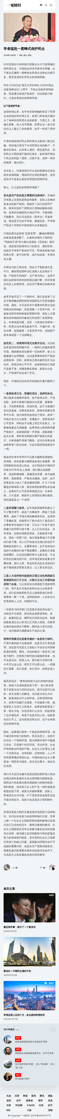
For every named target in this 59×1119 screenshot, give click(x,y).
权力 (25, 55)
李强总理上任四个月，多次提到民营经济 (24, 1014)
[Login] (41, 5)
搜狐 (50, 1095)
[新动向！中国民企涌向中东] (30, 951)
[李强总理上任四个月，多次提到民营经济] (30, 995)
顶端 (50, 1110)
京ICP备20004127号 (41, 1115)
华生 (21, 55)
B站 (8, 1110)
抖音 (41, 1105)
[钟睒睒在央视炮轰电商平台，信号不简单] (8, 1051)
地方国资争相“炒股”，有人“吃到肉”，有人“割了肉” (35, 1066)
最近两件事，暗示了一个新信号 (20, 927)
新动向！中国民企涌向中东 (17, 971)
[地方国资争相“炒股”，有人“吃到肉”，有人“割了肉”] (8, 1064)
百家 (17, 1095)
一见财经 (25, 1115)
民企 (30, 55)
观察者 (29, 1100)
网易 (25, 1095)
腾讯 (42, 1095)
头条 (8, 1095)
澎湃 (8, 1100)
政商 (18, 1049)
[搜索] (46, 5)
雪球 (40, 1100)
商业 (18, 1038)
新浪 (33, 1095)
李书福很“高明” (22, 1078)
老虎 (50, 1100)
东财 (8, 1105)
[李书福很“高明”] (8, 1076)
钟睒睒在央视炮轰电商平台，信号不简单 (34, 1053)
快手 (50, 1105)
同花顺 (18, 1105)
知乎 (18, 1100)
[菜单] (51, 5)
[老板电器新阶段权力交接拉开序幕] (8, 1039)
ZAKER (31, 1105)
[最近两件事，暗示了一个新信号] (30, 907)
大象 (29, 1110)
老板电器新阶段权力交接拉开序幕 (31, 1041)
